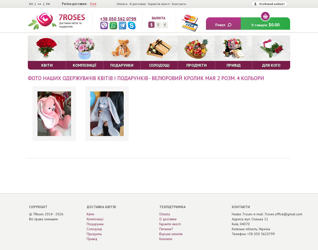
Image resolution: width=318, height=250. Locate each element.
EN (48, 4)
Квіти (90, 214)
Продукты (94, 234)
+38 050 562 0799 (118, 19)
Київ (93, 4)
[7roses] (56, 21)
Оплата (122, 4)
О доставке (137, 4)
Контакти (179, 4)
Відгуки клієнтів (171, 234)
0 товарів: (265, 25)
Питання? (166, 229)
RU (31, 4)
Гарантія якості (159, 4)
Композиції (95, 219)
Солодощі (94, 229)
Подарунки (95, 224)
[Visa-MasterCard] (190, 22)
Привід (92, 239)
